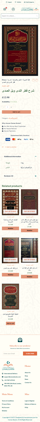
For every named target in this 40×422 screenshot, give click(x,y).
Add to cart (16, 112)
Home (4, 80)
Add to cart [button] (10, 323)
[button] (35, 28)
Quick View (10, 213)
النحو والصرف (17, 80)
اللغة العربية (26, 80)
